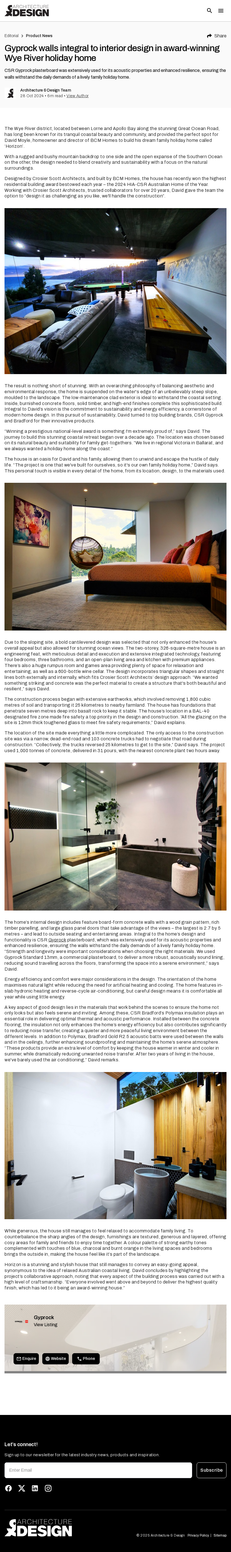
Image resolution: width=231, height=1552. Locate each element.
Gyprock (57, 939)
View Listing (45, 1324)
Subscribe (211, 1470)
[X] (22, 1488)
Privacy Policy (198, 1535)
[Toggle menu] (220, 10)
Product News (39, 36)
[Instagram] (48, 1488)
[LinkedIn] (35, 1488)
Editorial (12, 36)
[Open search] (209, 10)
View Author (77, 96)
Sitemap (220, 1535)
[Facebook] (8, 1488)
